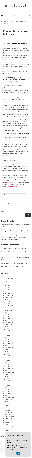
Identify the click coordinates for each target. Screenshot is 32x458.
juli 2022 (7, 327)
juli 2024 (7, 299)
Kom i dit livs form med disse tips (18, 248)
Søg (2, 211)
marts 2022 (8, 335)
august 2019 (8, 399)
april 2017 (7, 431)
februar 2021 (8, 362)
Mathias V (4, 252)
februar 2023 (8, 312)
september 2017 (9, 427)
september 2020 (9, 372)
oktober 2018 (8, 414)
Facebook (10, 192)
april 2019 (7, 406)
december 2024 (9, 293)
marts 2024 (8, 304)
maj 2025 (7, 287)
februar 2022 (8, 337)
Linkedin (22, 194)
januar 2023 (8, 314)
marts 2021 (8, 360)
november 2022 (9, 318)
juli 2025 (7, 283)
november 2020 (9, 368)
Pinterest (10, 194)
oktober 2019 (8, 395)
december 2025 (9, 279)
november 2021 (9, 343)
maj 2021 (7, 356)
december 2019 (9, 391)
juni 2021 (7, 354)
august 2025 (8, 281)
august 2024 (8, 297)
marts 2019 (8, 408)
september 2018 (9, 416)
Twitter (21, 192)
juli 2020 (7, 377)
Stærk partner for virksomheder (10, 229)
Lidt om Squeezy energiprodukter (7, 203)
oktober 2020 (8, 370)
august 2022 (8, 324)
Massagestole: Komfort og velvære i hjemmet (14, 235)
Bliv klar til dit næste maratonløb (14, 266)
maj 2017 (7, 429)
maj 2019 (7, 404)
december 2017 (9, 422)
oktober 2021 (8, 345)
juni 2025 (7, 285)
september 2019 (9, 397)
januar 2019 (8, 410)
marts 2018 (8, 420)
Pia (2, 266)
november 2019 (9, 393)
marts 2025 (8, 289)
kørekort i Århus (7, 182)
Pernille (3, 257)
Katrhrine (3, 248)
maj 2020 (7, 381)
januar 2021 (8, 364)
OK (18, 453)
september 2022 (9, 322)
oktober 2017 (8, 424)
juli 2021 (7, 352)
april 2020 (7, 383)
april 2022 (7, 333)
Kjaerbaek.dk (16, 6)
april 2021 (7, 358)
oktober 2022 (8, 320)
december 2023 (9, 306)
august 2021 (8, 349)
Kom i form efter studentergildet (25, 203)
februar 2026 (8, 277)
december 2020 (9, 366)
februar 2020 (8, 387)
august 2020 (8, 374)
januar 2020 (8, 389)
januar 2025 (8, 291)
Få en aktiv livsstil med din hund (18, 263)
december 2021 (9, 341)
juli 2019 (7, 402)
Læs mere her (13, 186)
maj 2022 (7, 331)
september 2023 (9, 310)
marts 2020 (8, 385)
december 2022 (9, 316)
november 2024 (9, 295)
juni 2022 (7, 329)
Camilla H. (4, 263)
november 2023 (9, 308)
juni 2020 (7, 379)
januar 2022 (8, 339)
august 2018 (8, 418)
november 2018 (9, 412)
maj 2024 (7, 302)
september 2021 (9, 347)
